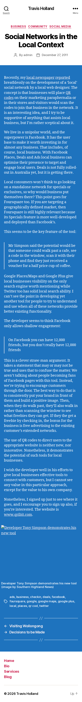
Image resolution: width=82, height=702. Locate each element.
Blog (8, 677)
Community (37, 26)
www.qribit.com (18, 514)
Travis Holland (41, 8)
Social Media (60, 26)
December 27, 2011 (55, 55)
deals (46, 597)
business (22, 597)
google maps (47, 601)
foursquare (17, 601)
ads (12, 597)
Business (18, 26)
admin (27, 55)
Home (9, 661)
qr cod (33, 606)
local (13, 606)
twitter (44, 606)
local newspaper (40, 77)
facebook (58, 597)
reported (62, 77)
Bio (6, 666)
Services (11, 671)
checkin (35, 597)
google (31, 601)
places (22, 606)
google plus (66, 601)
